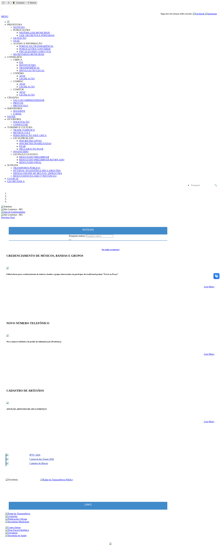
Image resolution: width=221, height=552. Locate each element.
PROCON (18, 103)
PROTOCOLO (20, 105)
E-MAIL (17, 114)
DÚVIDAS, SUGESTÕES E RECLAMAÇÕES (37, 170)
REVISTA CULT (21, 132)
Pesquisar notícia (77, 236)
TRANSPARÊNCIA (29, 68)
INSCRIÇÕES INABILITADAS (35, 143)
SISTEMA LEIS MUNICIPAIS (34, 32)
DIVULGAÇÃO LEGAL (32, 70)
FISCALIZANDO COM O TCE (35, 51)
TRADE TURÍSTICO (24, 130)
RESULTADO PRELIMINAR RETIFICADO (41, 159)
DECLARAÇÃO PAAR (31, 149)
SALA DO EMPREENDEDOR (28, 100)
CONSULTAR (20, 124)
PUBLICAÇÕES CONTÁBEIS (35, 49)
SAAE (16, 41)
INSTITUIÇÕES (27, 65)
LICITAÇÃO (19, 38)
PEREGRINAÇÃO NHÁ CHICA (30, 135)
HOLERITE (19, 111)
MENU (4, 16)
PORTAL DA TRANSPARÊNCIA (36, 46)
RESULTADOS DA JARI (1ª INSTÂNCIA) (35, 176)
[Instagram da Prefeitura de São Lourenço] (211, 13)
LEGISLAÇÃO (27, 78)
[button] (5, 217)
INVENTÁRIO (20, 151)
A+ (3, 3)
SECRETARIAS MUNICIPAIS (28, 54)
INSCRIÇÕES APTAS (30, 141)
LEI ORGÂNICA (16, 181)
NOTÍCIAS (19, 27)
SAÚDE (11, 116)
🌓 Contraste (19, 3)
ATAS (22, 76)
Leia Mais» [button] (209, 286)
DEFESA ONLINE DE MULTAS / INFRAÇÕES (37, 173)
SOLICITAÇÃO (21, 122)
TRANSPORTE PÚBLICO (26, 168)
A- (9, 3)
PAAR (22, 146)
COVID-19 (12, 178)
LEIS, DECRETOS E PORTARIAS (36, 35)
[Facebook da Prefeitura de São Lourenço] (199, 13)
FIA (21, 62)
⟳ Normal (32, 3)
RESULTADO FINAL (30, 162)
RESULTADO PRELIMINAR (34, 157)
